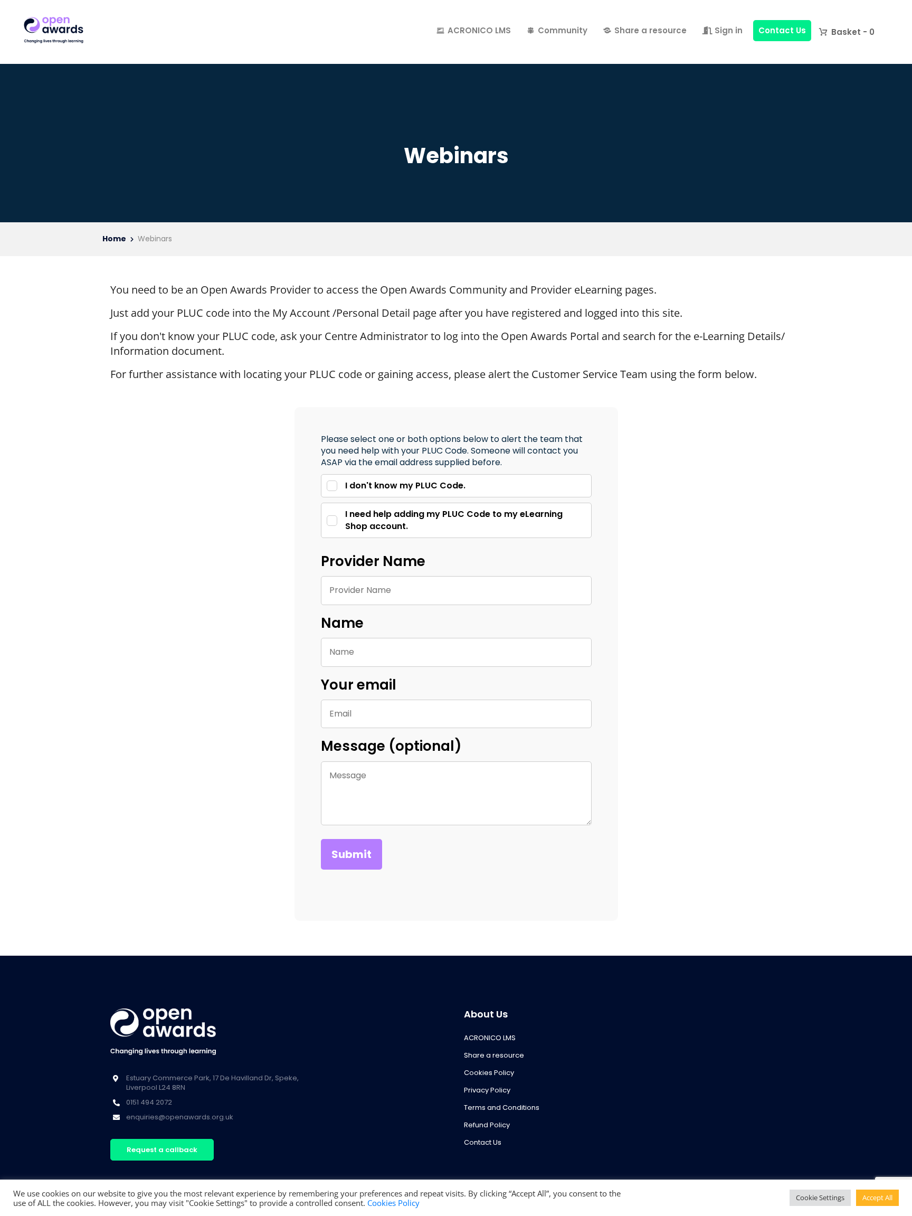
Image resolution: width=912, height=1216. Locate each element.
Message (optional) (391, 746)
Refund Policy (487, 1125)
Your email (358, 684)
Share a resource (650, 30)
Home (114, 239)
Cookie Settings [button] (820, 1197)
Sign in (727, 30)
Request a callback (162, 1150)
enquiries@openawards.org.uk (179, 1117)
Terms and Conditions (501, 1107)
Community (562, 30)
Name (342, 623)
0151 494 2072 (149, 1102)
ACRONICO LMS (479, 30)
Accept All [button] (877, 1197)
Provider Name (373, 561)
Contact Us (782, 30)
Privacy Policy (487, 1090)
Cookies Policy (489, 1073)
